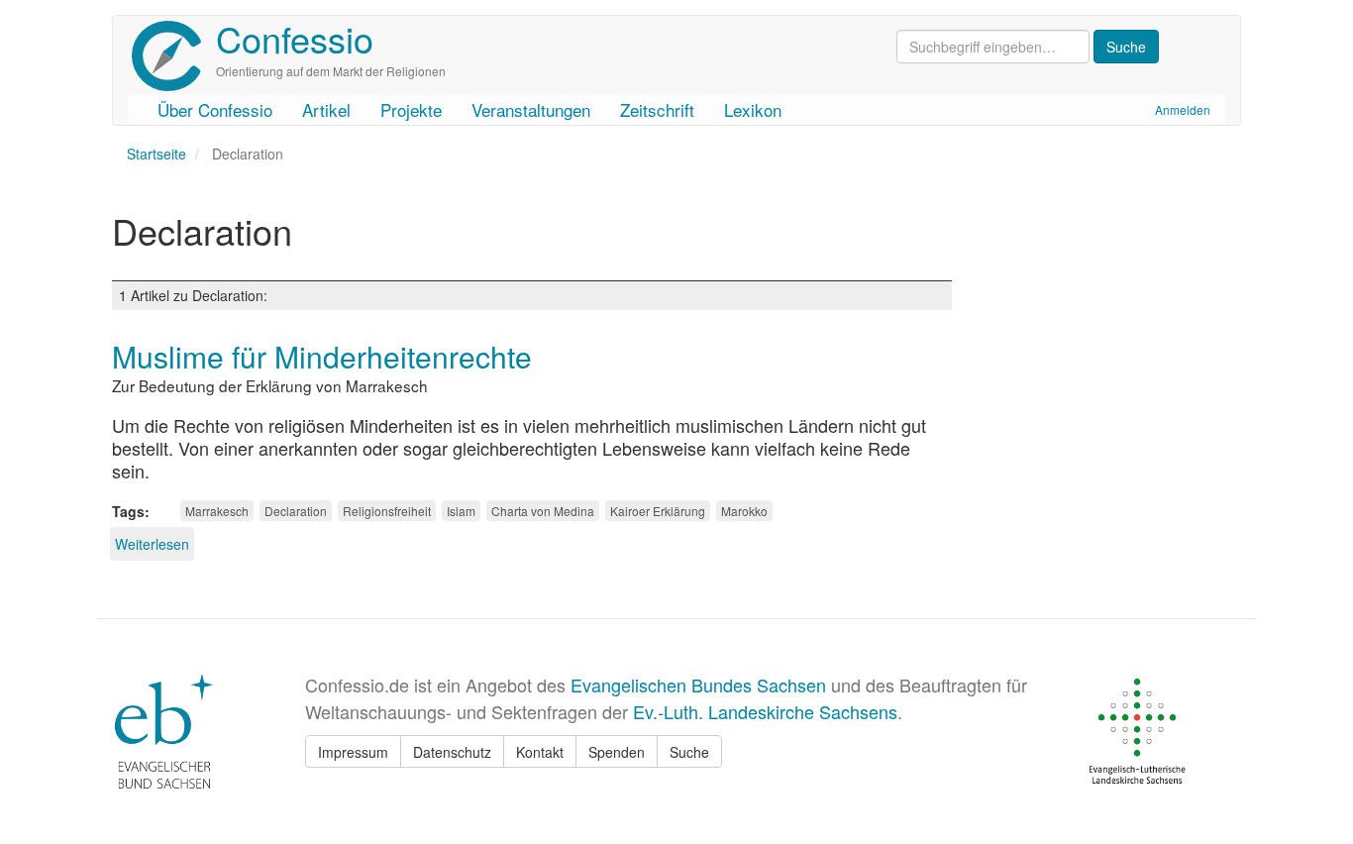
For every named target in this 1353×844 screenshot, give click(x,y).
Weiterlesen (152, 544)
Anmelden (1182, 109)
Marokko (744, 510)
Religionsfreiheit (387, 510)
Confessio (294, 38)
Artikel (326, 109)
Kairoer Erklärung (657, 510)
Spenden (616, 752)
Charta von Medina (542, 510)
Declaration (295, 510)
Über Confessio (214, 109)
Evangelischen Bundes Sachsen (698, 684)
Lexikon (752, 109)
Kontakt (540, 752)
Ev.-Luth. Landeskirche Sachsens (765, 711)
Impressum (353, 752)
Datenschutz (452, 752)
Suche (689, 752)
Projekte (411, 109)
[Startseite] (174, 56)
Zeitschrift (657, 109)
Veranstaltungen (530, 109)
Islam (461, 510)
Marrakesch (217, 510)
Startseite (156, 153)
